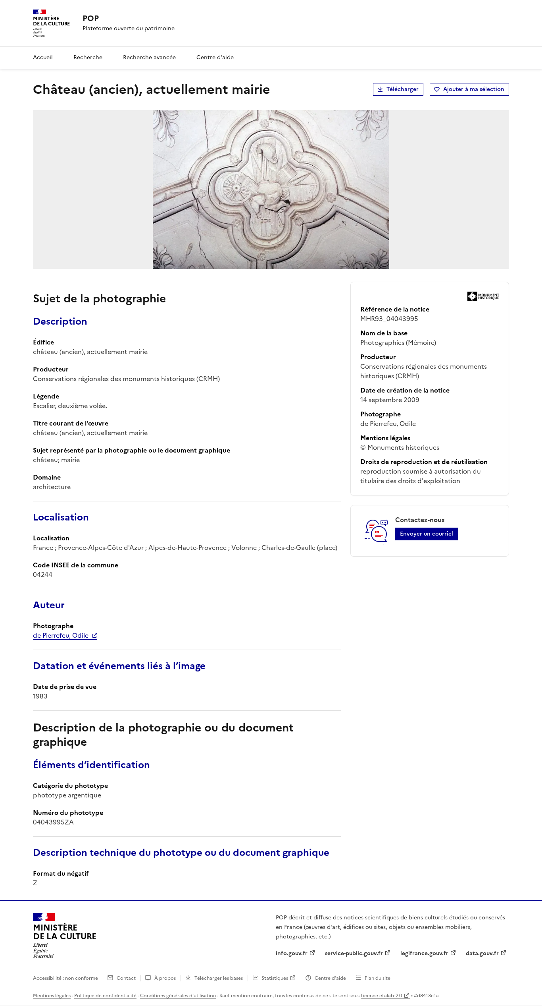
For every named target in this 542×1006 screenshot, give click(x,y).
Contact (126, 978)
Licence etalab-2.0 (381, 995)
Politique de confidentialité (105, 995)
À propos (165, 978)
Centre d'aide (215, 57)
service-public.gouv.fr (354, 953)
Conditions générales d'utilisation (178, 995)
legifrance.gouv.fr (424, 953)
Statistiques (274, 978)
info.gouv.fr (292, 953)
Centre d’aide (330, 978)
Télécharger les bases (218, 978)
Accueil (43, 57)
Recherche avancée (149, 57)
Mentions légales (52, 995)
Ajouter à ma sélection (473, 89)
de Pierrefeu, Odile (60, 635)
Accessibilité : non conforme (65, 978)
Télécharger (402, 89)
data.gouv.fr (482, 953)
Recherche (87, 57)
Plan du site (377, 978)
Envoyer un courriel (426, 534)
